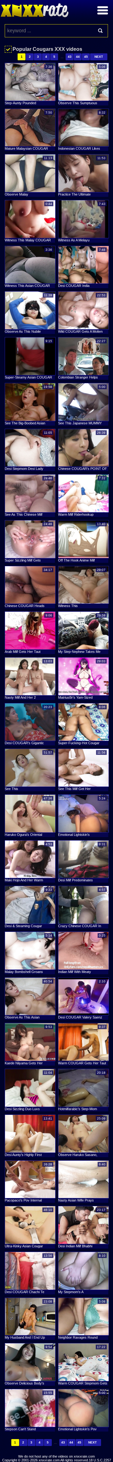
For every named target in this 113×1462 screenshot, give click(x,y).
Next (98, 56)
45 (86, 56)
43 (70, 56)
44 (78, 56)
